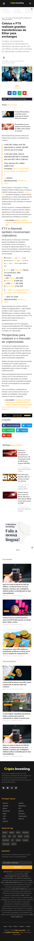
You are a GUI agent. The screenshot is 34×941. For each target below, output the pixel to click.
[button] (4, 3)
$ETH (20, 260)
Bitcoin (6, 575)
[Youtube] (7, 787)
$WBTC (15, 260)
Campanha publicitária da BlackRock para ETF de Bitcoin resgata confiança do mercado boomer (18, 402)
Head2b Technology (12, 932)
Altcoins (6, 677)
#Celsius (19, 258)
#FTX (13, 258)
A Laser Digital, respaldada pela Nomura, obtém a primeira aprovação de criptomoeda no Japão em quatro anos (17, 716)
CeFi (6, 18)
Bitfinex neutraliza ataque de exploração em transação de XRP (18, 223)
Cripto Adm (6, 595)
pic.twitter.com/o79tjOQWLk (16, 293)
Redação (19, 465)
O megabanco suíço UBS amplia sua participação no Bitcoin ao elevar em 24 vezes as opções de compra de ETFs (16, 651)
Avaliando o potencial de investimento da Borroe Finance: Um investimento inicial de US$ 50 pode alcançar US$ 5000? (24, 457)
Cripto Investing (19, 930)
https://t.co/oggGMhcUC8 (18, 290)
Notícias (12, 63)
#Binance (10, 281)
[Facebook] (3, 787)
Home (3, 18)
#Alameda (19, 270)
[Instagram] (11, 787)
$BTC (7, 263)
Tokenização (8, 704)
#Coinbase (10, 286)
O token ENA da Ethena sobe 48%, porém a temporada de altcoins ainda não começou (17, 685)
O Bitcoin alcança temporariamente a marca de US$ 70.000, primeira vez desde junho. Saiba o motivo (17, 620)
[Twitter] (16, 787)
